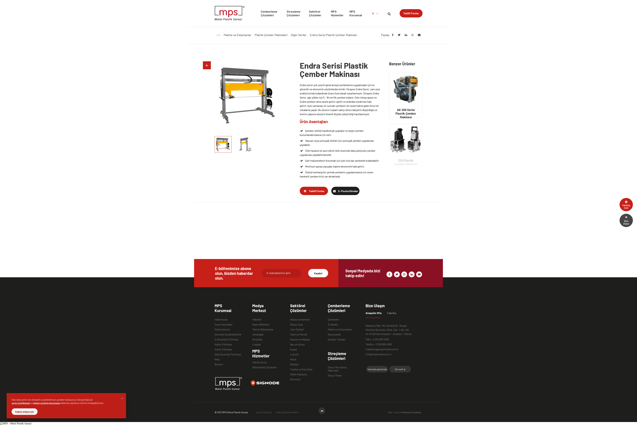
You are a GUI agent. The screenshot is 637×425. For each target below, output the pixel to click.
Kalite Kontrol (222, 329)
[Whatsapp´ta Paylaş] (412, 34)
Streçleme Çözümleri (293, 13)
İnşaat (293, 349)
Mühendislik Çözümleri (264, 367)
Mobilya (294, 364)
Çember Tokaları (336, 339)
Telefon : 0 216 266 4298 (379, 344)
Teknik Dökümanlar (262, 329)
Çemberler (333, 319)
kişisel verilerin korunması (46, 403)
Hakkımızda (221, 319)
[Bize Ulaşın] (626, 220)
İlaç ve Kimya (297, 344)
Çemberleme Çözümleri (269, 13)
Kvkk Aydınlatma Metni (287, 412)
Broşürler (257, 339)
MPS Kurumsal (356, 13)
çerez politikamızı (21, 403)
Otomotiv (295, 379)
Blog (217, 359)
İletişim (219, 364)
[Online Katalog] (626, 204)
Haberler (256, 319)
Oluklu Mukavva (298, 374)
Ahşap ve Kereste (300, 319)
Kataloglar (258, 334)
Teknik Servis (259, 362)
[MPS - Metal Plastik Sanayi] (230, 13)
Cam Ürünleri (297, 329)
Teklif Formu (411, 13)
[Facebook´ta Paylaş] (392, 34)
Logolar (256, 344)
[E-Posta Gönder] (419, 34)
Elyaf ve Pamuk (298, 334)
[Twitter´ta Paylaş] (399, 34)
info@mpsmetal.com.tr (378, 354)
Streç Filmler (335, 375)
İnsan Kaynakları (223, 324)
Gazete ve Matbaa (300, 339)
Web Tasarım (404, 412)
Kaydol (318, 273)
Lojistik (294, 354)
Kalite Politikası (223, 344)
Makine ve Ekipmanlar (340, 329)
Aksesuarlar (334, 334)
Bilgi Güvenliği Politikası (228, 354)
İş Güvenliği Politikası (226, 339)
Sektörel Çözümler (315, 13)
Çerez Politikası (264, 412)
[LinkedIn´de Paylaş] (405, 34)
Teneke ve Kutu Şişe (301, 369)
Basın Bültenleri (260, 324)
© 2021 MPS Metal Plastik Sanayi (231, 412)
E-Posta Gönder (348, 191)
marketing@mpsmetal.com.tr (382, 349)
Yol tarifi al (400, 369)
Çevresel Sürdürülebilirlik (228, 334)
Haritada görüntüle (377, 369)
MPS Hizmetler (337, 13)
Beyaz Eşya (296, 324)
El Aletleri (333, 324)
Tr (373, 13)
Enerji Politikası (223, 349)
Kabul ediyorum (24, 411)
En (377, 13)
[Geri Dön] (207, 65)
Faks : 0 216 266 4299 (377, 339)
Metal (293, 359)
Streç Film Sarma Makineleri (337, 367)
